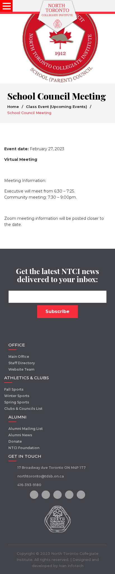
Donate (15, 441)
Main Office (18, 356)
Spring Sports (16, 402)
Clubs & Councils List (23, 409)
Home (13, 106)
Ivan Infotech (71, 565)
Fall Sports (13, 389)
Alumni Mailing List (25, 429)
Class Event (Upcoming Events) (56, 106)
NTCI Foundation (23, 448)
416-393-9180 (29, 485)
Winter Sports (16, 396)
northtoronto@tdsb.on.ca (40, 476)
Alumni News (20, 435)
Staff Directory (21, 363)
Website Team (21, 369)
